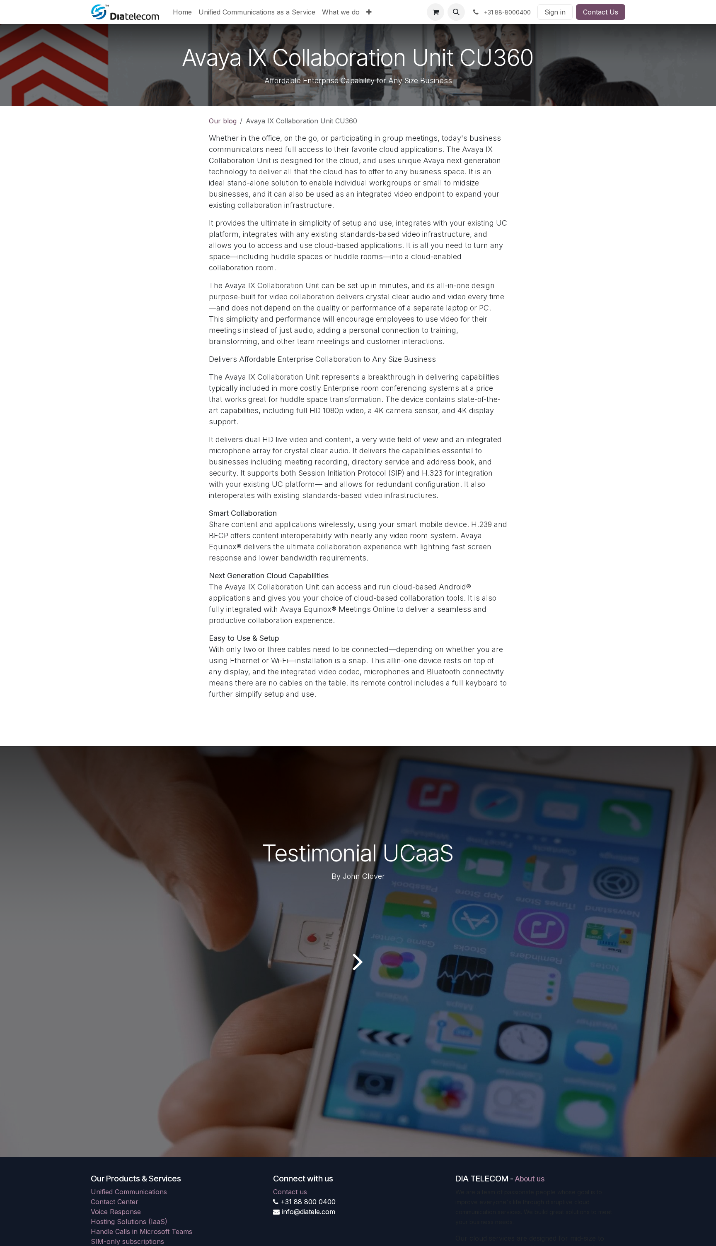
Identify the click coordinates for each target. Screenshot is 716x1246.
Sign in (555, 12)
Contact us (290, 1192)
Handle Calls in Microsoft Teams (141, 1231)
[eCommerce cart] (435, 12)
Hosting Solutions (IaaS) (129, 1221)
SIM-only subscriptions (127, 1241)
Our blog (223, 121)
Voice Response (116, 1212)
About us (529, 1178)
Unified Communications (129, 1192)
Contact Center (114, 1202)
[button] (456, 12)
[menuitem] (182, 12)
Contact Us (600, 12)
